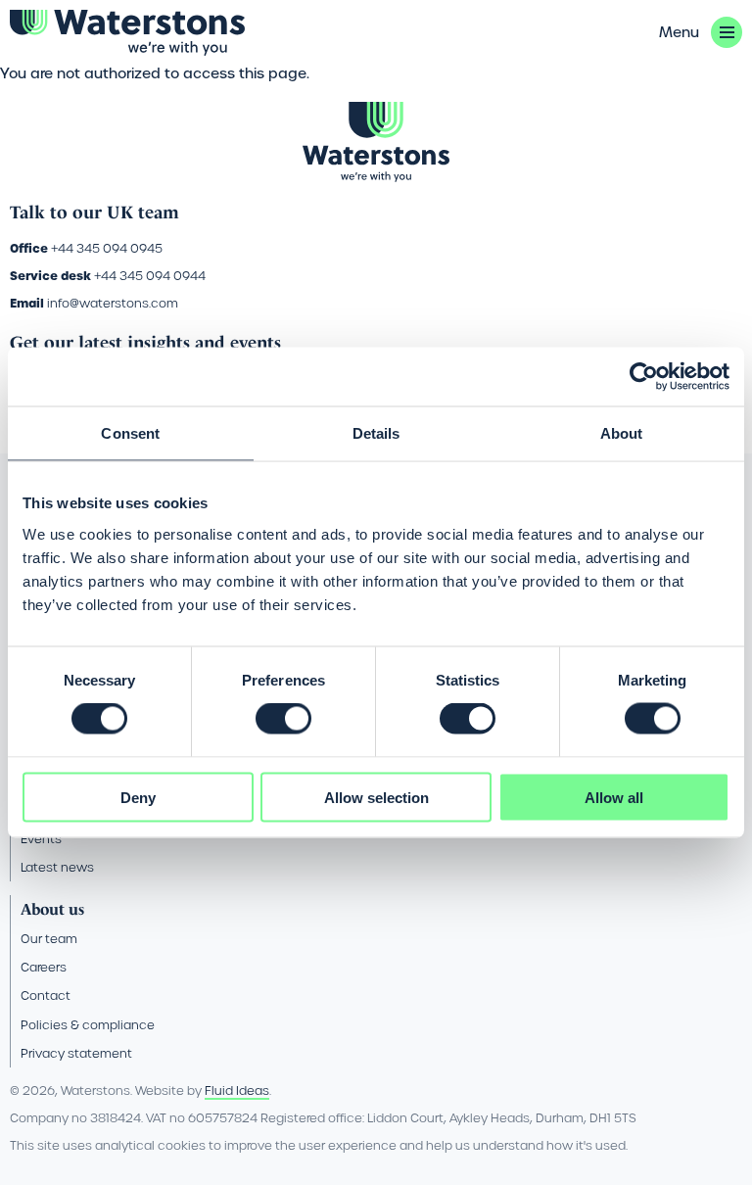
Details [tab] (376, 433)
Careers (44, 967)
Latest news (57, 867)
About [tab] (621, 433)
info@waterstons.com (112, 303)
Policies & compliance (88, 1025)
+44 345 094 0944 (150, 275)
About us (52, 909)
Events (41, 838)
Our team (49, 938)
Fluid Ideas (237, 1090)
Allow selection (376, 796)
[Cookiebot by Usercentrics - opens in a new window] (643, 377)
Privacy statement (76, 1053)
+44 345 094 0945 (107, 248)
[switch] (283, 719)
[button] (700, 32)
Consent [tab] (130, 433)
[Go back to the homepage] (127, 33)
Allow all (614, 796)
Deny (138, 796)
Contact (45, 995)
